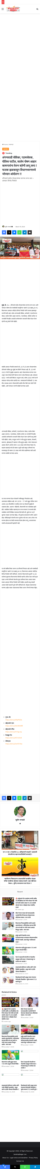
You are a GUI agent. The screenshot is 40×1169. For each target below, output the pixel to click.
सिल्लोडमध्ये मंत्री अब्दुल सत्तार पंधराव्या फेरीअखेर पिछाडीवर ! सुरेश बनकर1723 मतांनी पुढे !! (26, 979)
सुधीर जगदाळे (8, 226)
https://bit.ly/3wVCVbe (13, 744)
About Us (5, 1157)
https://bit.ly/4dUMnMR (14, 726)
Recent (20, 892)
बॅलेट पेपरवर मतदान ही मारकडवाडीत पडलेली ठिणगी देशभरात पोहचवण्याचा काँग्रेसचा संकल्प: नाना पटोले (25, 915)
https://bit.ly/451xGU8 (13, 738)
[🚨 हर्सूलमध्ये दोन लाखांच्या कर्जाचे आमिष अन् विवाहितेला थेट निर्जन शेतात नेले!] (8, 901)
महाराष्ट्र (11, 144)
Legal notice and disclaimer (19, 1157)
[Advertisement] (20, 35)
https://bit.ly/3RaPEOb (13, 720)
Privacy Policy (33, 1157)
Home (6, 144)
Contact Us (20, 1161)
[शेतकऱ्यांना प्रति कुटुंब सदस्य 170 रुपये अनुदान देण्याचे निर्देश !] (8, 950)
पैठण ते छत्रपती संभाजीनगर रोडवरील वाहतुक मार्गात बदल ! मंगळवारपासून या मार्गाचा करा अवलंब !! (25, 959)
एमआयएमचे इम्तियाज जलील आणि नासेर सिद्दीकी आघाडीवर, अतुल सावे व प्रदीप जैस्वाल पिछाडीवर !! (26, 969)
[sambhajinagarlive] (13, 9)
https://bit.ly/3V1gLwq (13, 732)
